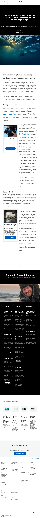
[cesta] (2, 1)
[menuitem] (20, 29)
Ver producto (7, 383)
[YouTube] (38, 512)
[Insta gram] (30, 512)
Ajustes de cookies (14, 509)
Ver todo (34, 403)
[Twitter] (35, 512)
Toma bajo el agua (20, 32)
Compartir (20, 265)
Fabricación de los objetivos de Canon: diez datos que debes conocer (24, 419)
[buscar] (4, 1)
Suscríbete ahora (20, 453)
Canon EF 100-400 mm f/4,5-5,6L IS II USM (30, 312)
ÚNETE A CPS (10, 148)
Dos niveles (20, 30)
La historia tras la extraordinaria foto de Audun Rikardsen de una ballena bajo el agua (20, 18)
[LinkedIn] (33, 512)
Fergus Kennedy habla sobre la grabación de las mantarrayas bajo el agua (6, 419)
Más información (10, 237)
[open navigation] (38, 26)
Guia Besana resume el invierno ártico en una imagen (15, 418)
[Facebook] (28, 512)
